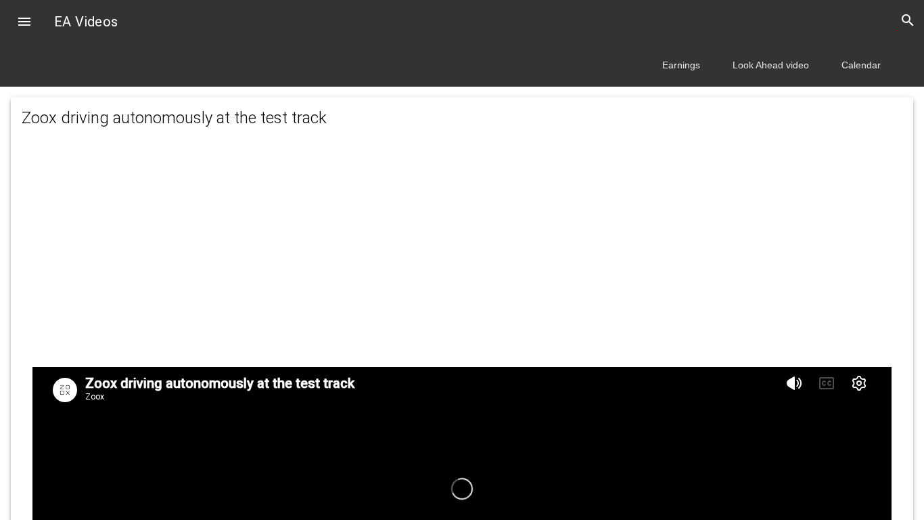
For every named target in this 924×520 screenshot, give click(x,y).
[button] (24, 23)
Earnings (681, 65)
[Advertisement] (462, 261)
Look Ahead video (771, 65)
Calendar (861, 65)
